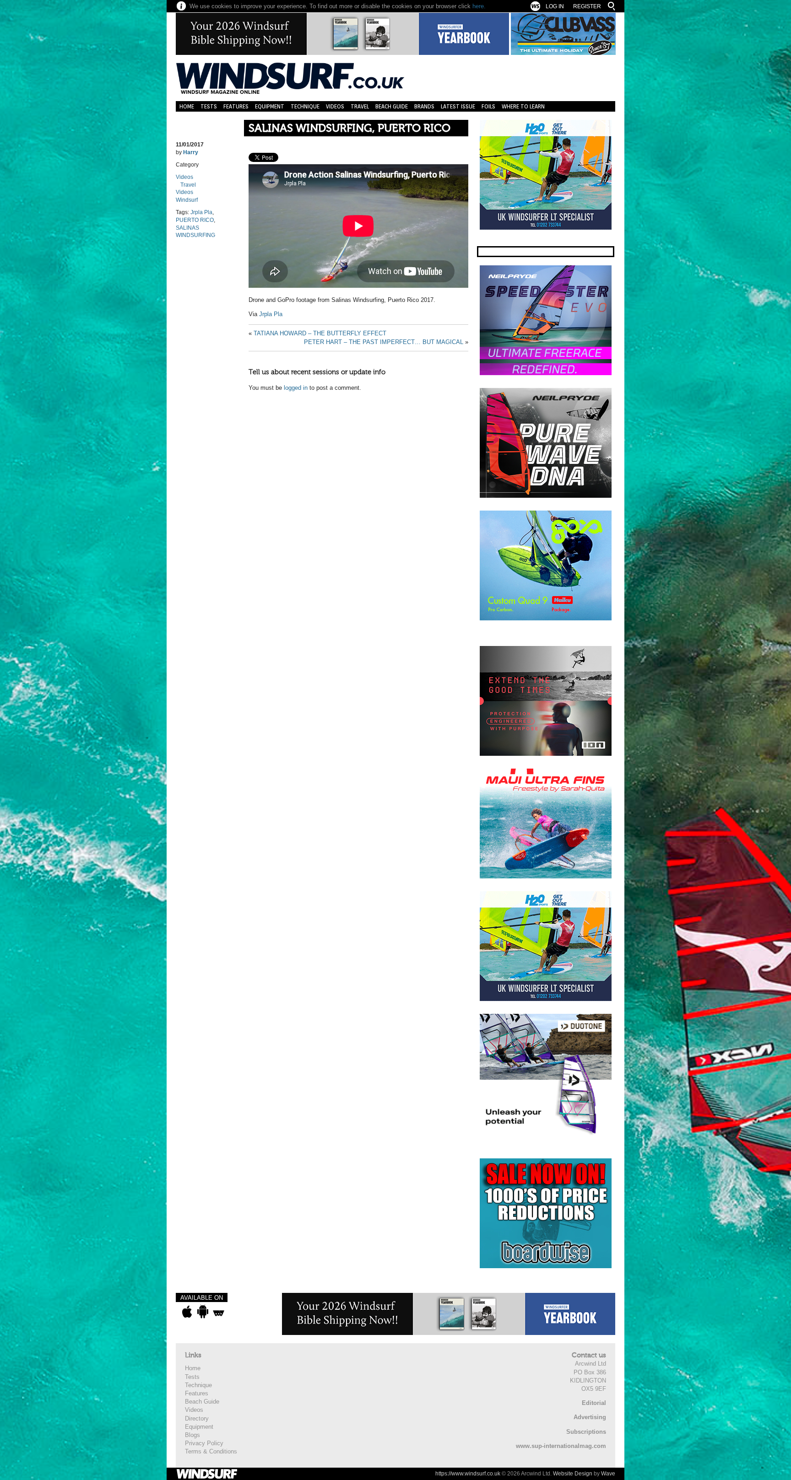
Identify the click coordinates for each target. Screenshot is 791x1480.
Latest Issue (458, 106)
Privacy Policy (204, 1443)
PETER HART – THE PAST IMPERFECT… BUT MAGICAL (383, 342)
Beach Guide (391, 106)
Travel (360, 106)
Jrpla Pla (201, 212)
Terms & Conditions (211, 1451)
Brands (424, 106)
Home (186, 106)
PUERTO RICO (195, 220)
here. (479, 6)
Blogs (192, 1435)
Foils (488, 106)
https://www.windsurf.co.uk (467, 1473)
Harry (190, 152)
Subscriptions (586, 1431)
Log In (555, 6)
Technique (305, 106)
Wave (608, 1473)
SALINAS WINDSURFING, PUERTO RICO (349, 128)
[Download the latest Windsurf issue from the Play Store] (202, 1311)
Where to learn (523, 106)
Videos (335, 106)
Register (587, 6)
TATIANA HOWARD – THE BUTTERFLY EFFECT (320, 333)
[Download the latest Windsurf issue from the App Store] (187, 1311)
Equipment (269, 106)
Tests (208, 106)
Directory (197, 1418)
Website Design (572, 1473)
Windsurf (187, 200)
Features (236, 106)
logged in (296, 387)
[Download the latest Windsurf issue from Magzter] (218, 1311)
